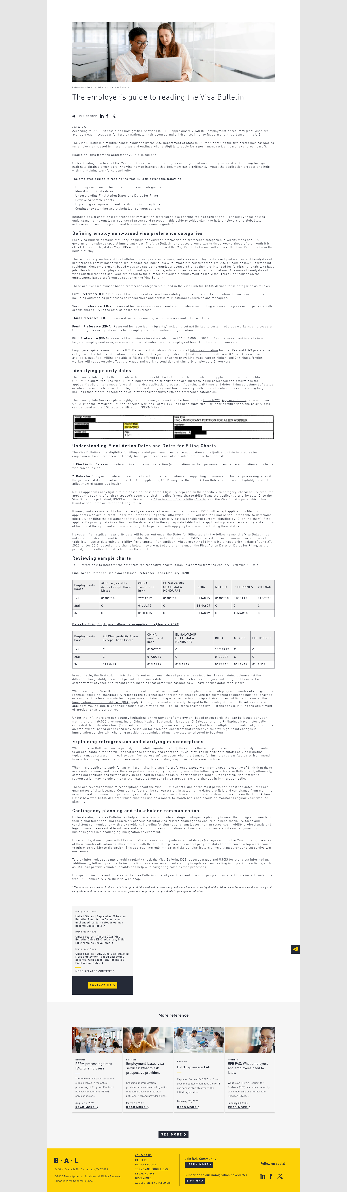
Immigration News (85, 912)
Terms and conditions (151, 1169)
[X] (280, 1176)
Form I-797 (211, 400)
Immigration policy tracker (164, 15)
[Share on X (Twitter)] (113, 116)
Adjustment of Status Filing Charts (179, 499)
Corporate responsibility (107, 15)
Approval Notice (234, 400)
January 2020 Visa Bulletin (237, 565)
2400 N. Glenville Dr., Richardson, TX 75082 (81, 1169)
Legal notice (145, 1173)
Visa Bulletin (122, 88)
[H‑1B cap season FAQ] (199, 1040)
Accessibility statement (153, 1183)
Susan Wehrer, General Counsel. (74, 1181)
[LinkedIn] (262, 1176)
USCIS (223, 859)
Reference (78, 88)
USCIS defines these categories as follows (237, 286)
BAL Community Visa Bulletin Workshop (110, 879)
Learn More (198, 1164)
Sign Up (194, 1181)
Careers (92, 29)
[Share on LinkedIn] (102, 116)
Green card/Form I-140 (100, 88)
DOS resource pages (195, 859)
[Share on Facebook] (107, 116)
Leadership (95, 8)
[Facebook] (271, 1176)
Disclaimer (143, 1178)
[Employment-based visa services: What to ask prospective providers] (148, 1040)
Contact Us (101, 985)
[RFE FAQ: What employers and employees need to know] (250, 1040)
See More (172, 1134)
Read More (85, 1107)
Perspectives (152, 8)
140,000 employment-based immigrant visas (228, 131)
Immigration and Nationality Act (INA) (100, 702)
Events (146, 22)
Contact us (143, 1155)
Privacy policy (146, 1164)
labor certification (204, 350)
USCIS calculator (155, 29)
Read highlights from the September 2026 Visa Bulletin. (115, 154)
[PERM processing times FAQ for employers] (97, 1040)
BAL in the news (99, 22)
